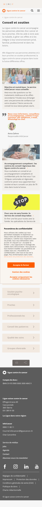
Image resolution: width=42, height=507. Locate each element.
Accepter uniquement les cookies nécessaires (21, 278)
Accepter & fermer (21, 265)
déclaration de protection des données (18, 257)
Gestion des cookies (21, 272)
